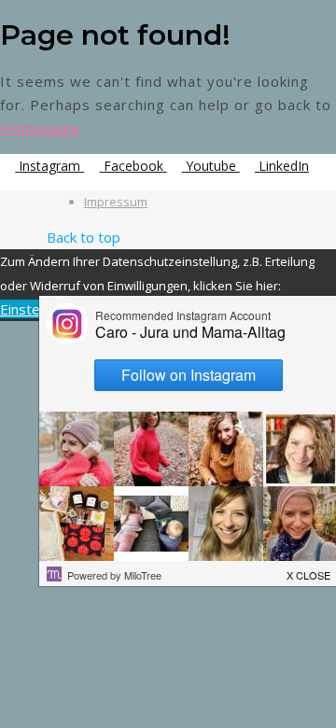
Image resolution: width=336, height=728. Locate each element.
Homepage (40, 128)
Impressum (115, 201)
